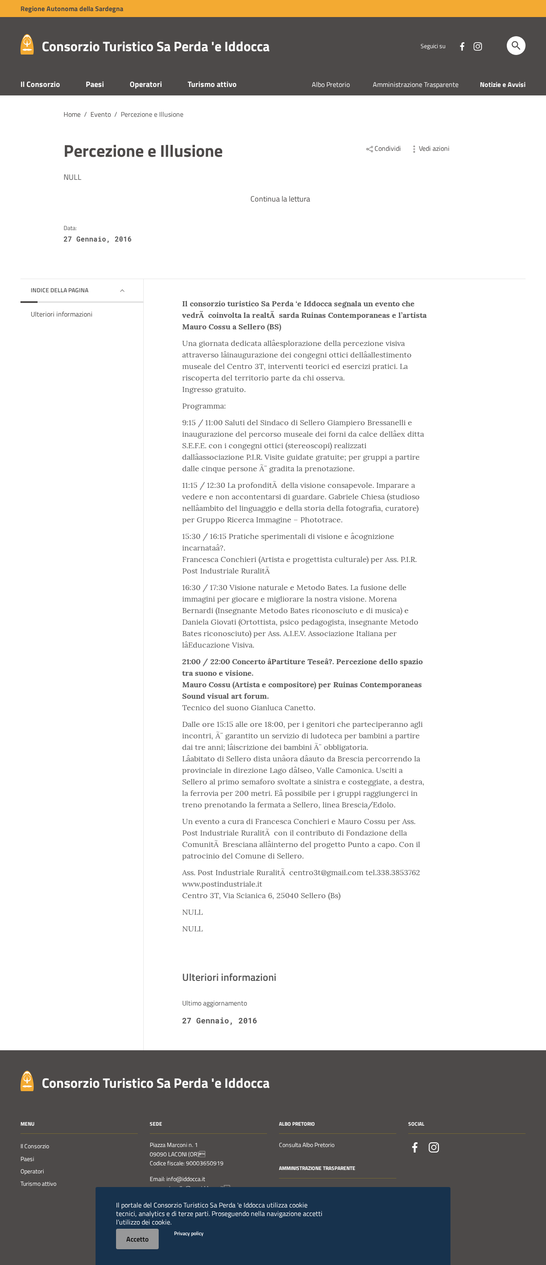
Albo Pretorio (331, 84)
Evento (100, 114)
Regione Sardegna (71, 8)
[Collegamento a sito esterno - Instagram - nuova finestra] (477, 45)
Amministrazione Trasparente (416, 84)
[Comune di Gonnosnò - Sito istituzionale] (27, 1080)
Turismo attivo (212, 84)
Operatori (146, 84)
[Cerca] (516, 45)
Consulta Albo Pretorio (306, 1145)
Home (72, 114)
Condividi (388, 148)
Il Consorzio (40, 84)
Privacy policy (188, 1233)
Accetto (137, 1239)
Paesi (95, 84)
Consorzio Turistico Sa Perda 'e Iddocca (156, 46)
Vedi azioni (434, 148)
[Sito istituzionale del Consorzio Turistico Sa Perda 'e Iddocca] (27, 43)
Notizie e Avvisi (503, 84)
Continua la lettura (280, 199)
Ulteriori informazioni (62, 314)
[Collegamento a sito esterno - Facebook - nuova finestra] (462, 45)
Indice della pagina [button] (59, 289)
